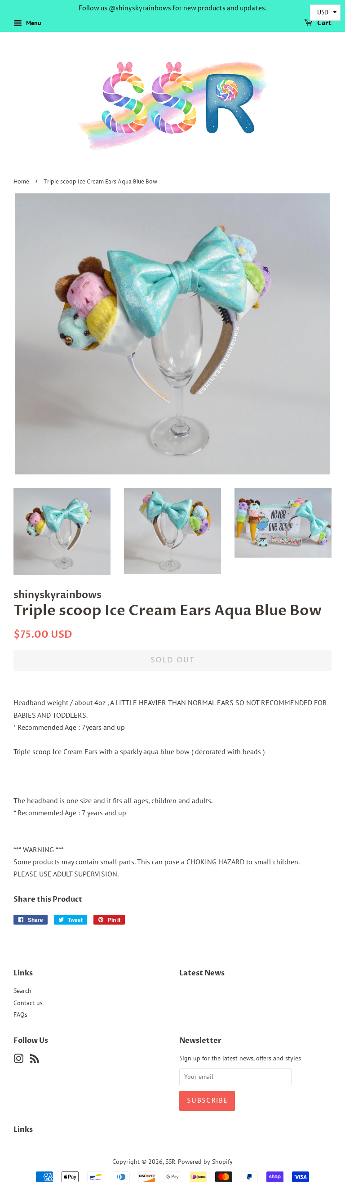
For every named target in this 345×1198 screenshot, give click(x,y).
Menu (32, 23)
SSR (170, 1162)
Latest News (202, 973)
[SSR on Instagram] (18, 1060)
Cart (324, 23)
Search (22, 991)
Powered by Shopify (205, 1162)
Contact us (28, 1003)
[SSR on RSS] (35, 1060)
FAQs (20, 1014)
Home (21, 182)
